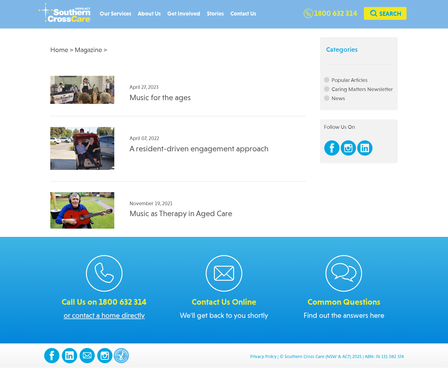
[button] (385, 14)
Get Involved (183, 14)
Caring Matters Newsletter (362, 89)
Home (59, 50)
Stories (215, 14)
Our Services (115, 14)
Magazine (88, 50)
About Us (149, 14)
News (338, 98)
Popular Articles (350, 80)
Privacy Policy (263, 357)
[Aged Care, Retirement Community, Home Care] (67, 14)
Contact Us (243, 14)
